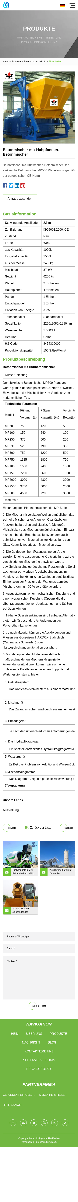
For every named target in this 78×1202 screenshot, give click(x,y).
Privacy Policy (39, 1068)
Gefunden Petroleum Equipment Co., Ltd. (19, 1095)
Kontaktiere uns (39, 1051)
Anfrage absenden (20, 198)
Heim (5, 61)
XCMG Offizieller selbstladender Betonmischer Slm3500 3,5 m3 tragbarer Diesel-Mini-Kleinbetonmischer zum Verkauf (23, 910)
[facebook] (13, 1122)
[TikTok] (65, 1122)
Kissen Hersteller (52, 1094)
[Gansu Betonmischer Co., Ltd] (6, 5)
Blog (52, 1042)
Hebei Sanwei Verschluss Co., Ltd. (18, 1105)
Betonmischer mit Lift (34, 61)
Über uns (34, 1033)
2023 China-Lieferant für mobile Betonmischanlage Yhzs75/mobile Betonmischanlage (60, 872)
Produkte (16, 61)
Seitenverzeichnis (39, 1060)
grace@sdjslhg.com (46, 1142)
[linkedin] (23, 1122)
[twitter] (33, 1122)
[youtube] (44, 1122)
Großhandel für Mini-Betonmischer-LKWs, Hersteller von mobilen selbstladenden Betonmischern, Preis (24, 872)
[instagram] (54, 1122)
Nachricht (31, 1042)
